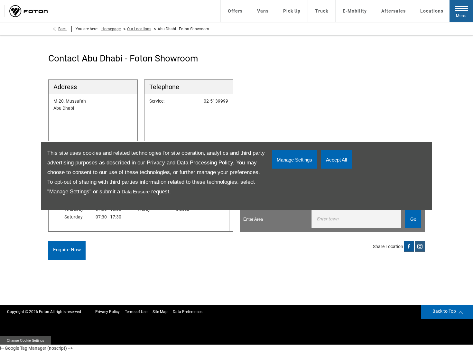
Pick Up (292, 11)
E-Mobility (355, 11)
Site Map (160, 312)
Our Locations (139, 29)
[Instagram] (420, 246)
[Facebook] (409, 246)
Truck (321, 11)
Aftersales (393, 11)
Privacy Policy (107, 312)
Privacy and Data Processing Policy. (191, 163)
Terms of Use (136, 312)
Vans (263, 11)
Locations (431, 11)
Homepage (111, 29)
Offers (235, 11)
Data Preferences (187, 312)
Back (62, 29)
